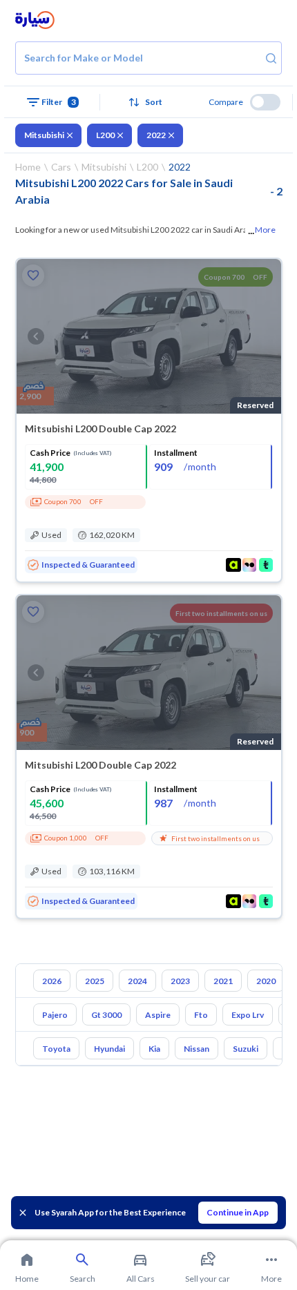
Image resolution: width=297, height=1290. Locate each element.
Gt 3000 (106, 1015)
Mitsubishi (44, 135)
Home (28, 167)
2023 (180, 981)
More (265, 229)
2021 (223, 981)
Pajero (55, 1015)
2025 (94, 981)
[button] (148, 102)
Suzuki (245, 1048)
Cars (61, 167)
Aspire (158, 1015)
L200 (105, 135)
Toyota (56, 1048)
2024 (137, 981)
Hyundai (109, 1048)
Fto (201, 1015)
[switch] (265, 102)
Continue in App (238, 1212)
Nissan (196, 1048)
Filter (58, 102)
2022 (156, 135)
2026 (51, 981)
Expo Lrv (247, 1015)
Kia (154, 1048)
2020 (266, 981)
